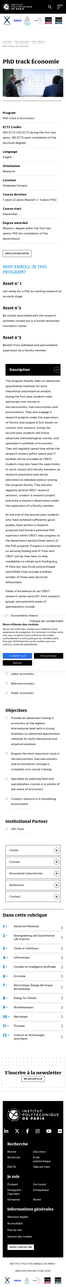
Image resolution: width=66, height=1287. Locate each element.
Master (11, 1152)
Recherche (13, 1157)
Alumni (37, 1199)
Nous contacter (21, 1247)
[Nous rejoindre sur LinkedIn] (6, 1131)
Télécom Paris (41, 1167)
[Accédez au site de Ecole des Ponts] (27, 1280)
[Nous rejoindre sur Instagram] (38, 1131)
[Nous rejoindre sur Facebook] (27, 1131)
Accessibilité (15, 1223)
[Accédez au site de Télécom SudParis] (58, 1280)
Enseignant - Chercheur (15, 1192)
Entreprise (13, 1199)
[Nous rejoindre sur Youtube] (48, 1131)
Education (39, 1152)
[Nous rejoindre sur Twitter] (17, 1131)
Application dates (17, 253)
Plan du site (14, 1230)
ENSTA (11, 1167)
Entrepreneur (41, 1190)
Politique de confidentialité (46, 621)
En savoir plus (33, 1078)
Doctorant (39, 1184)
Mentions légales (17, 1217)
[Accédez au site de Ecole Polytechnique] (7, 1280)
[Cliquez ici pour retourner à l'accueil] (17, 6)
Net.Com (38, 1271)
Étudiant (12, 1184)
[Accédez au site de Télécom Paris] (47, 1280)
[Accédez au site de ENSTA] (17, 1280)
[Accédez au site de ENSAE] (37, 1280)
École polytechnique (42, 1159)
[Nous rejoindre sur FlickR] (60, 1131)
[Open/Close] (60, 7)
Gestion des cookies (19, 1236)
